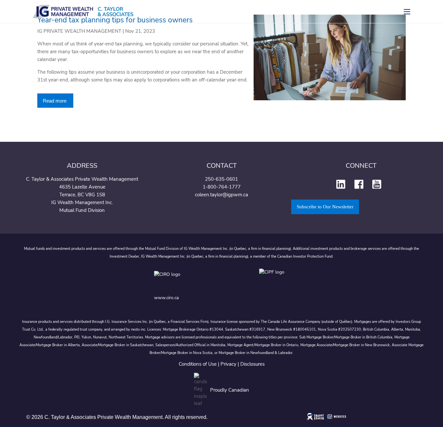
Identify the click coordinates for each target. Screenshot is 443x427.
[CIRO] (188, 279)
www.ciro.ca (166, 298)
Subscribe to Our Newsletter (325, 206)
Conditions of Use (198, 364)
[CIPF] (274, 279)
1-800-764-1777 (222, 187)
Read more (55, 101)
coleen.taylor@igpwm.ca (221, 194)
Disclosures (252, 364)
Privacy (228, 364)
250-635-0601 (221, 179)
